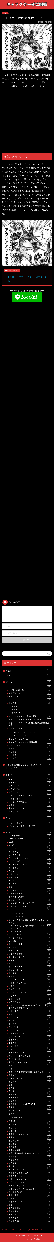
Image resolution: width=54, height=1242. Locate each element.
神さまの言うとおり (29, 1169)
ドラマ (28, 775)
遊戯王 (29, 1198)
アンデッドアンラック (29, 865)
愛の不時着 (29, 812)
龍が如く (29, 752)
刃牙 (29, 1066)
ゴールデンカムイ (29, 890)
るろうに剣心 (29, 861)
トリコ (5, 13)
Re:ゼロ (29, 845)
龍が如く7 (29, 758)
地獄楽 (29, 1088)
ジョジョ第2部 (17, 916)
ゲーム (28, 682)
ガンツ (29, 881)
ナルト (29, 976)
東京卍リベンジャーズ (29, 1134)
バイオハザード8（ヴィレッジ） (24, 732)
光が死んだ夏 (29, 1059)
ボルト (29, 1014)
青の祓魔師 (29, 1211)
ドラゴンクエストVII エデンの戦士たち (29, 720)
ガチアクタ (29, 877)
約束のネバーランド (29, 1176)
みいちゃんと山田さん (29, 858)
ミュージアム (29, 1021)
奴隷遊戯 (29, 1101)
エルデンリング (29, 693)
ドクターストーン (29, 967)
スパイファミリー (29, 938)
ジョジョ (29, 910)
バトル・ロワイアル (29, 983)
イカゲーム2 (29, 786)
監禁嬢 (29, 1166)
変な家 (29, 1091)
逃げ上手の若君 (29, 1192)
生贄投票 (29, 1157)
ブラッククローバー (29, 992)
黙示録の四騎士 (29, 1221)
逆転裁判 (29, 749)
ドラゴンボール (29, 970)
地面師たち (29, 805)
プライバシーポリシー (22, 1235)
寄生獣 (29, 1107)
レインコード (29, 745)
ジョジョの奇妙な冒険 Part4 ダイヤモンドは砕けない (29, 921)
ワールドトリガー (29, 1033)
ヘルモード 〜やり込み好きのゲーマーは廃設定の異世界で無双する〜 (29, 1006)
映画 (28, 818)
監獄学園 (29, 1163)
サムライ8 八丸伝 (29, 897)
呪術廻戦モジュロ (29, 1078)
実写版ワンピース (29, 808)
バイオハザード (29, 728)
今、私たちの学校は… (29, 802)
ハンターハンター (29, 980)
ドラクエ (29, 703)
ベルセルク (29, 1011)
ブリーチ (29, 996)
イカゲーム (29, 783)
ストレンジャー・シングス (29, 796)
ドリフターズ (29, 973)
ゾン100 (29, 941)
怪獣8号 (29, 1121)
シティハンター (29, 900)
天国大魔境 (29, 1098)
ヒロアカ (29, 986)
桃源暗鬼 (29, 1144)
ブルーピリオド (29, 999)
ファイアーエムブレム (29, 739)
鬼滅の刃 (29, 1215)
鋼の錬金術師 (29, 1208)
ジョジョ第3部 (29, 931)
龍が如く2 (29, 755)
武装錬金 (29, 1147)
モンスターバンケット (29, 1024)
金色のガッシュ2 (29, 1202)
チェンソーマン (29, 951)
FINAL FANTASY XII (29, 690)
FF (29, 687)
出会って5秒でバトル (29, 1062)
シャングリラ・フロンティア (29, 903)
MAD (29, 842)
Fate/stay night (29, 839)
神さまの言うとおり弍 (29, 1173)
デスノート (29, 960)
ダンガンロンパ (29, 700)
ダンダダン (29, 947)
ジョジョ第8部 (29, 935)
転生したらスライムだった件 (29, 1189)
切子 (29, 1069)
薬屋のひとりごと (29, 1186)
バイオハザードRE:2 (20, 735)
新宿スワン (29, 1128)
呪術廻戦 (29, 1075)
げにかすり (29, 852)
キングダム (29, 884)
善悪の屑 (29, 1082)
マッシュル (29, 1017)
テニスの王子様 (29, 954)
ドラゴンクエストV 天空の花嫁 (29, 716)
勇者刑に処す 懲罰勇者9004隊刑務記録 (29, 1072)
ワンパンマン (29, 1027)
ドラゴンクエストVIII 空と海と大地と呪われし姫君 (29, 724)
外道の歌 (29, 1095)
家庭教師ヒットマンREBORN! (29, 1104)
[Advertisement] (27, 121)
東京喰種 (29, 1137)
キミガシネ (29, 696)
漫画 (28, 832)
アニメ (28, 671)
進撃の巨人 (29, 1195)
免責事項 (36, 1235)
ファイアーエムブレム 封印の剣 (29, 742)
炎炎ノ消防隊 (29, 1150)
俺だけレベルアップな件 (29, 1056)
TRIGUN (29, 849)
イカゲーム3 (29, 789)
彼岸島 (29, 1114)
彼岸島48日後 (17, 1118)
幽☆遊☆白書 (29, 1111)
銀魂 (29, 1205)
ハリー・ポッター (29, 823)
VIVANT (29, 780)
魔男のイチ (29, 1218)
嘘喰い (29, 1085)
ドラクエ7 (16, 710)
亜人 (29, 1050)
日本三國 (29, 1131)
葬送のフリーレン (29, 1182)
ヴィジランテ (29, 1037)
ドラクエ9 (16, 713)
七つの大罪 (29, 1040)
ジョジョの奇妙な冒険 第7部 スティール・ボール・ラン (28, 766)
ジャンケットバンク (29, 906)
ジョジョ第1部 (17, 913)
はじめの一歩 (29, 855)
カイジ (29, 871)
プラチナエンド (29, 1002)
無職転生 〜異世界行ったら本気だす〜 (29, 1153)
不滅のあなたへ (29, 1043)
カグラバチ (29, 874)
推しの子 (29, 1125)
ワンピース (29, 1030)
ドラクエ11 (16, 707)
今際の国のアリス (29, 1053)
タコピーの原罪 (29, 944)
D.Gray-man (29, 836)
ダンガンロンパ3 (29, 676)
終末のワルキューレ (29, 1179)
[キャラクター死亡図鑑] (27, 6)
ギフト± (29, 887)
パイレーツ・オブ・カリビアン (29, 826)
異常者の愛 (29, 1160)
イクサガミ (29, 792)
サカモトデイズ (29, 893)
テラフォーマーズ (29, 957)
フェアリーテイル (29, 989)
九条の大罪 (29, 1046)
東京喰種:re (29, 1141)
